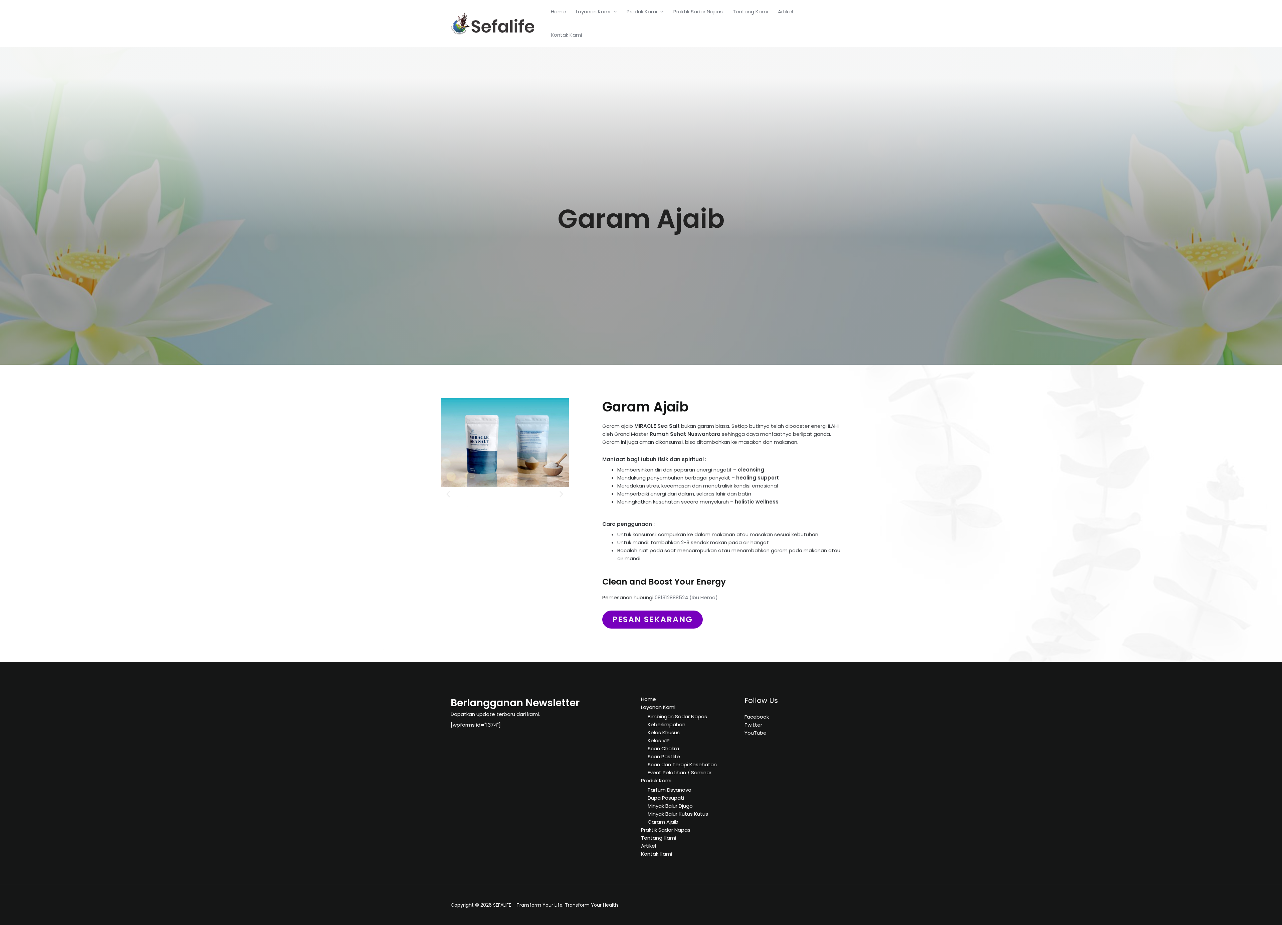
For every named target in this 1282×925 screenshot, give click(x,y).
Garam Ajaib (663, 821)
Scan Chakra (663, 748)
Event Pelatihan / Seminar (679, 772)
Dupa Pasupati (666, 797)
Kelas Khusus (664, 732)
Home (558, 11)
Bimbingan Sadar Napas (677, 716)
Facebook (756, 716)
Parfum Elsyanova (669, 789)
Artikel (785, 11)
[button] (448, 494)
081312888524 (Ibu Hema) (686, 597)
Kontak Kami (566, 34)
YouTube (755, 732)
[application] (613, 11)
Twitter (753, 724)
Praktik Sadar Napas (698, 11)
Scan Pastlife (664, 756)
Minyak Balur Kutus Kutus (678, 813)
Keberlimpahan (666, 724)
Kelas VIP (659, 740)
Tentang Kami (750, 11)
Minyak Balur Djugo (670, 805)
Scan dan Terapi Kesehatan (682, 764)
